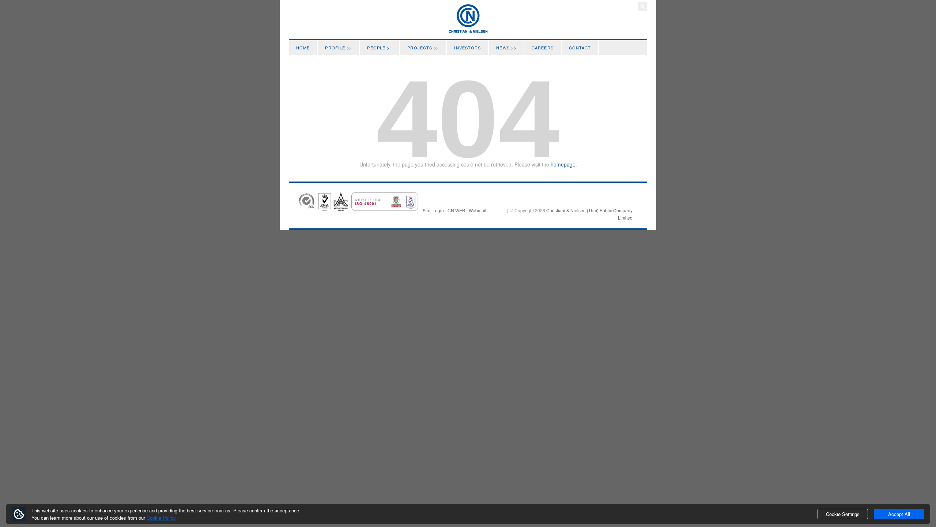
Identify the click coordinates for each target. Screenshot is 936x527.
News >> (506, 48)
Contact (580, 48)
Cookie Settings (843, 514)
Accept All (899, 514)
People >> (379, 48)
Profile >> (338, 48)
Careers (543, 48)
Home (303, 48)
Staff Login (433, 210)
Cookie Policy (161, 517)
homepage (563, 164)
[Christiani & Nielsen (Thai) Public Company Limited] (468, 31)
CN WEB (456, 210)
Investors (467, 48)
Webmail (477, 210)
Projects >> (423, 48)
